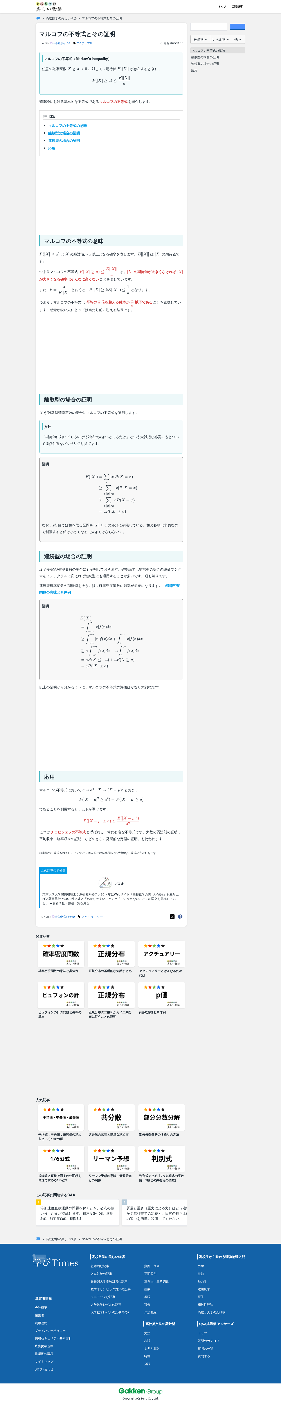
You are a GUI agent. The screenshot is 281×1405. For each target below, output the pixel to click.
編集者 (39, 1315)
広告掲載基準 (44, 1346)
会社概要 (41, 1307)
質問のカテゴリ (208, 1341)
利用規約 (41, 1323)
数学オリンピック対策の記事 (111, 1289)
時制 (147, 1356)
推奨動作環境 (44, 1354)
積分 (147, 1304)
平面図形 (150, 1274)
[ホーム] (38, 18)
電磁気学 (204, 1289)
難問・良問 (152, 1266)
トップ (222, 6)
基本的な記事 (100, 1266)
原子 (201, 1297)
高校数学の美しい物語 (61, 18)
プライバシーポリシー (50, 1331)
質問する (204, 1356)
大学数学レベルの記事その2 (110, 1312)
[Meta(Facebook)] (180, 917)
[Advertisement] (111, 194)
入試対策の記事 (101, 1274)
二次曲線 (150, 1312)
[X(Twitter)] (172, 917)
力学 (201, 1266)
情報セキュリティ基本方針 (53, 1338)
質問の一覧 (205, 1348)
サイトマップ (44, 1361)
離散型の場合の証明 (64, 132)
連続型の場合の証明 (64, 140)
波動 (201, 1274)
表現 (147, 1341)
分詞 (147, 1364)
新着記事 (237, 6)
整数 (147, 1289)
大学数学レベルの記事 (106, 1304)
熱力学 (202, 1281)
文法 (147, 1333)
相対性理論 (205, 1304)
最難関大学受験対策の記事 (109, 1281)
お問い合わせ (44, 1369)
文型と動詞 (152, 1348)
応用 (51, 148)
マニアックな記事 (103, 1297)
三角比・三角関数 (156, 1281)
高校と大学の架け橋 (211, 1312)
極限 (147, 1297)
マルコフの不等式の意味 (67, 125)
